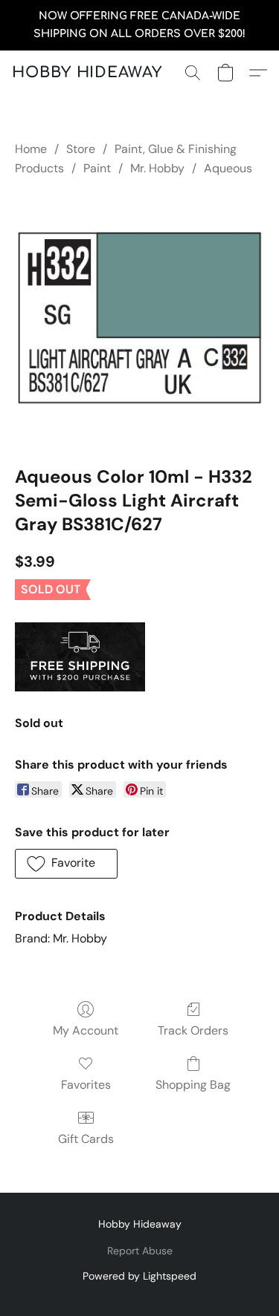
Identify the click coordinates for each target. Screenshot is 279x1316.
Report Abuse (140, 1250)
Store (80, 149)
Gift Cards (86, 1139)
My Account (85, 1030)
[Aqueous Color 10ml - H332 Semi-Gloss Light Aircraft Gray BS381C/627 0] (139, 317)
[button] (87, 73)
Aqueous (228, 168)
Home (31, 149)
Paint (97, 168)
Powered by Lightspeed (139, 1276)
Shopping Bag (193, 1084)
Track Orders (193, 1030)
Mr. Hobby (157, 168)
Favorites (86, 1084)
